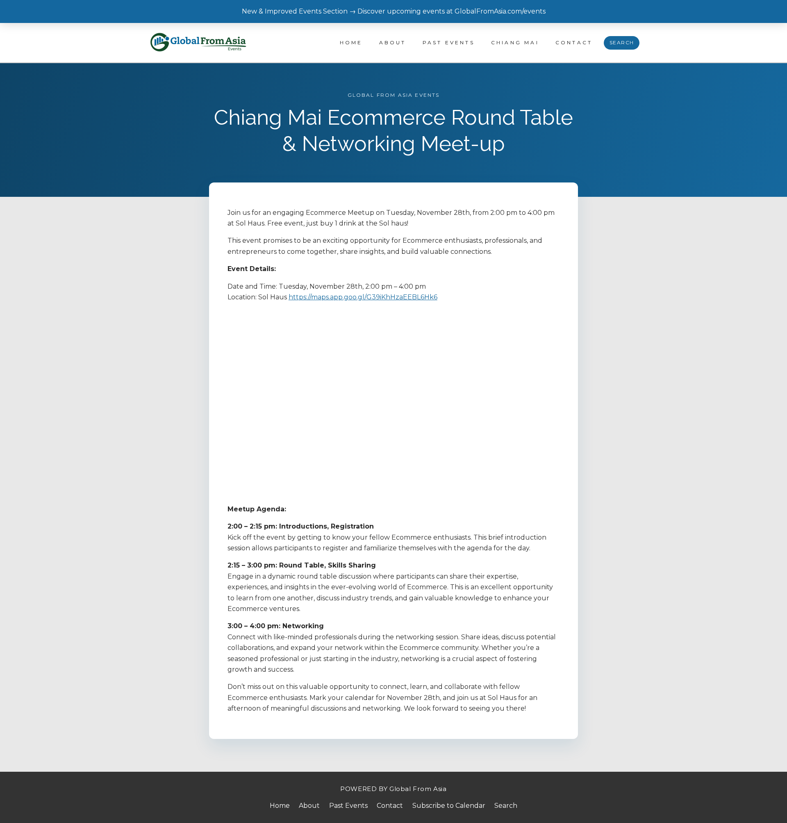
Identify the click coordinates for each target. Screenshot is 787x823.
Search (622, 42)
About (392, 42)
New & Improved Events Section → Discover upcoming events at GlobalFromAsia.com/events (394, 11)
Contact (573, 42)
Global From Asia (418, 789)
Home (351, 42)
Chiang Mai (515, 42)
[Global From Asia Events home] (199, 43)
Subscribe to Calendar (448, 805)
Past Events (449, 42)
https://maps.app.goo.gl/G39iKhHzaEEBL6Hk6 (363, 297)
